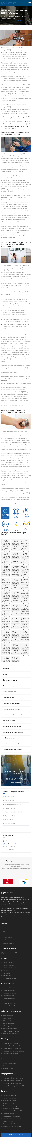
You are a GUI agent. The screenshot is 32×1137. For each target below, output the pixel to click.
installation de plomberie (9, 963)
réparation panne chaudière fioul (12, 1048)
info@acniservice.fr (16, 782)
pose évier (6, 970)
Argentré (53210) (10, 816)
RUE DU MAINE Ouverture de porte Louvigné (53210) (15, 620)
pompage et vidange (8, 1074)
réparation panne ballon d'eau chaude (14, 1006)
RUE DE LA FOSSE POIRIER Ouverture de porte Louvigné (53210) (6, 594)
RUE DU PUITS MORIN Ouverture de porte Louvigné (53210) (15, 639)
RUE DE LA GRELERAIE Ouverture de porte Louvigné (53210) (15, 600)
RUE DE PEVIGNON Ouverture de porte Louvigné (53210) (25, 633)
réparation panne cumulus (10, 1003)
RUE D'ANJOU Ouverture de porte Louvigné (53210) (25, 542)
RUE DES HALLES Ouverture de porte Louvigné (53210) (6, 607)
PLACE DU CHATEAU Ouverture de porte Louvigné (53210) (6, 561)
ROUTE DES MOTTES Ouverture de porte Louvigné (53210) (25, 626)
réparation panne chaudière (11, 1043)
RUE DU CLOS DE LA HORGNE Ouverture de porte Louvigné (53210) (15, 568)
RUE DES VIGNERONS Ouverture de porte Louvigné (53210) (6, 659)
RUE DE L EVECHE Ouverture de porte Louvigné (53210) (15, 587)
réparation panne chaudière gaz (12, 1046)
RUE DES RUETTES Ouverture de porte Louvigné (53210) (25, 646)
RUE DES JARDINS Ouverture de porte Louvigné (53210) (25, 613)
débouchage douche (9, 1021)
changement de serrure (10, 680)
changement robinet (8, 965)
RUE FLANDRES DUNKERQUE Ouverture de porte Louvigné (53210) (25, 587)
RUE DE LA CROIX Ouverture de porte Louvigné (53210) (15, 574)
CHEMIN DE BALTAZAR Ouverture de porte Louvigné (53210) (6, 548)
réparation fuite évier (9, 990)
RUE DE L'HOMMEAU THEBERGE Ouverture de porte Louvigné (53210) (25, 607)
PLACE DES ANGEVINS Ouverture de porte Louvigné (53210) (15, 542)
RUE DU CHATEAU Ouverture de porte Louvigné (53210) (15, 561)
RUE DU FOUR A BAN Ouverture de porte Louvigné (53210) (15, 594)
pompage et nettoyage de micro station (14, 1086)
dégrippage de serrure (10, 692)
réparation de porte (9, 721)
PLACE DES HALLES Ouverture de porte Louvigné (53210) (25, 600)
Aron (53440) (9, 820)
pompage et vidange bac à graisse (13, 1078)
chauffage (5, 1039)
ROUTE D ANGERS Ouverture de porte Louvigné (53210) (6, 542)
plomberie (4, 958)
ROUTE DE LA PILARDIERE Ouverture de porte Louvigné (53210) (6, 639)
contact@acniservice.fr (9, 943)
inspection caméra (8, 1068)
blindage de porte (8, 738)
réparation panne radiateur (10, 1054)
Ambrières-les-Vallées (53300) (13, 804)
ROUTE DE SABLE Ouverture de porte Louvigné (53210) (6, 652)
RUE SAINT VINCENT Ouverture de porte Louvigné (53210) (15, 652)
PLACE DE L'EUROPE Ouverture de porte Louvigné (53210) (6, 587)
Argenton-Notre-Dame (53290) (13, 812)
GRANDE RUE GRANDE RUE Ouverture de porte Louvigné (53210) (6, 600)
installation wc (7, 976)
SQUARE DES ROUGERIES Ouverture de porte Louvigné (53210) (15, 646)
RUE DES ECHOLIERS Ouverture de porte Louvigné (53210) (15, 581)
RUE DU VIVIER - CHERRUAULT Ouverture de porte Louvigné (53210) (15, 659)
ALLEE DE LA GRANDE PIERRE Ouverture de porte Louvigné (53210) (25, 594)
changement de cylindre (10, 686)
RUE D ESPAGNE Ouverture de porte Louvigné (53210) (25, 581)
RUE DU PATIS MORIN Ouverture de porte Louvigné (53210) (15, 633)
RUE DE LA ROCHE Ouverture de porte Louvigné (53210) (6, 646)
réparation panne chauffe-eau (11, 1001)
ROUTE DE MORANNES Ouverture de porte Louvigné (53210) (6, 626)
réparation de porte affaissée (12, 726)
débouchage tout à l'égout (10, 1034)
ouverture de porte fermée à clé (13, 715)
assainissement (6, 1059)
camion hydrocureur (8, 1066)
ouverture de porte (8, 697)
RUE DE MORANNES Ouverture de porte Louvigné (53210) (15, 626)
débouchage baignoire (9, 1023)
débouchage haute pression (11, 1031)
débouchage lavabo (8, 1016)
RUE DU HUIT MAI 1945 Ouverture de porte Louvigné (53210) (15, 613)
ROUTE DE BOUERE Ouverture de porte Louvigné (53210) (6, 555)
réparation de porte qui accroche (13, 732)
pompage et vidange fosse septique (13, 1081)
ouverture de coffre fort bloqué (12, 750)
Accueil (3, 16)
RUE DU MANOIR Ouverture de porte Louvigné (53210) (25, 620)
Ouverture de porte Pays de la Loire (16, 16)
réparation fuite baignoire (10, 993)
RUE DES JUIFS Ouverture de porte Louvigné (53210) (6, 620)
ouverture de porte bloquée (11, 703)
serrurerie (6, 668)
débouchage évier (8, 1018)
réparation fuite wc (8, 996)
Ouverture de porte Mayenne (8, 18)
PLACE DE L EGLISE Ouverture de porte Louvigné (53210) (25, 574)
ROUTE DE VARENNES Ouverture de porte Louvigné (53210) (25, 652)
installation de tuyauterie (9, 968)
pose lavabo (6, 973)
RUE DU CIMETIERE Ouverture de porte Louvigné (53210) (6, 568)
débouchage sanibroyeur (10, 1028)
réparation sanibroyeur (9, 998)
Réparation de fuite (8, 983)
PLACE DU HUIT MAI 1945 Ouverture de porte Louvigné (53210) (6, 613)
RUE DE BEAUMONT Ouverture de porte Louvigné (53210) (25, 548)
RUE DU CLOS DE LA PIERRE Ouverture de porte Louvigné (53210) (25, 568)
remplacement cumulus (9, 978)
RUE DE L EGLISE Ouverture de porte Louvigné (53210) (6, 581)
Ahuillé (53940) (9, 797)
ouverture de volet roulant (11, 744)
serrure (5, 674)
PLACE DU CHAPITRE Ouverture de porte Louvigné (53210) (15, 555)
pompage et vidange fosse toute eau (13, 1083)
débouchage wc (7, 1026)
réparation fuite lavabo (9, 988)
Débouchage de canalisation (11, 1011)
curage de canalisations (9, 1063)
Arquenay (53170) (10, 823)
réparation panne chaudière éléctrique (13, 1051)
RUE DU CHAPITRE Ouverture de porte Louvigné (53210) (25, 555)
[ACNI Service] (8, 3)
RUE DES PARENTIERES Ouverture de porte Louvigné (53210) (6, 633)
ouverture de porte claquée (11, 709)
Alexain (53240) (9, 800)
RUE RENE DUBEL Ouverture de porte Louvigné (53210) (25, 639)
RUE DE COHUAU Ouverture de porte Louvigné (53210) (6, 574)
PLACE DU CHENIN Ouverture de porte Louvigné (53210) (25, 561)
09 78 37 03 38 (16, 1134)
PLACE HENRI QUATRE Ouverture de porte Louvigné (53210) (15, 607)
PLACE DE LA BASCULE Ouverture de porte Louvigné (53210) (15, 548)
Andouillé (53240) (10, 808)
